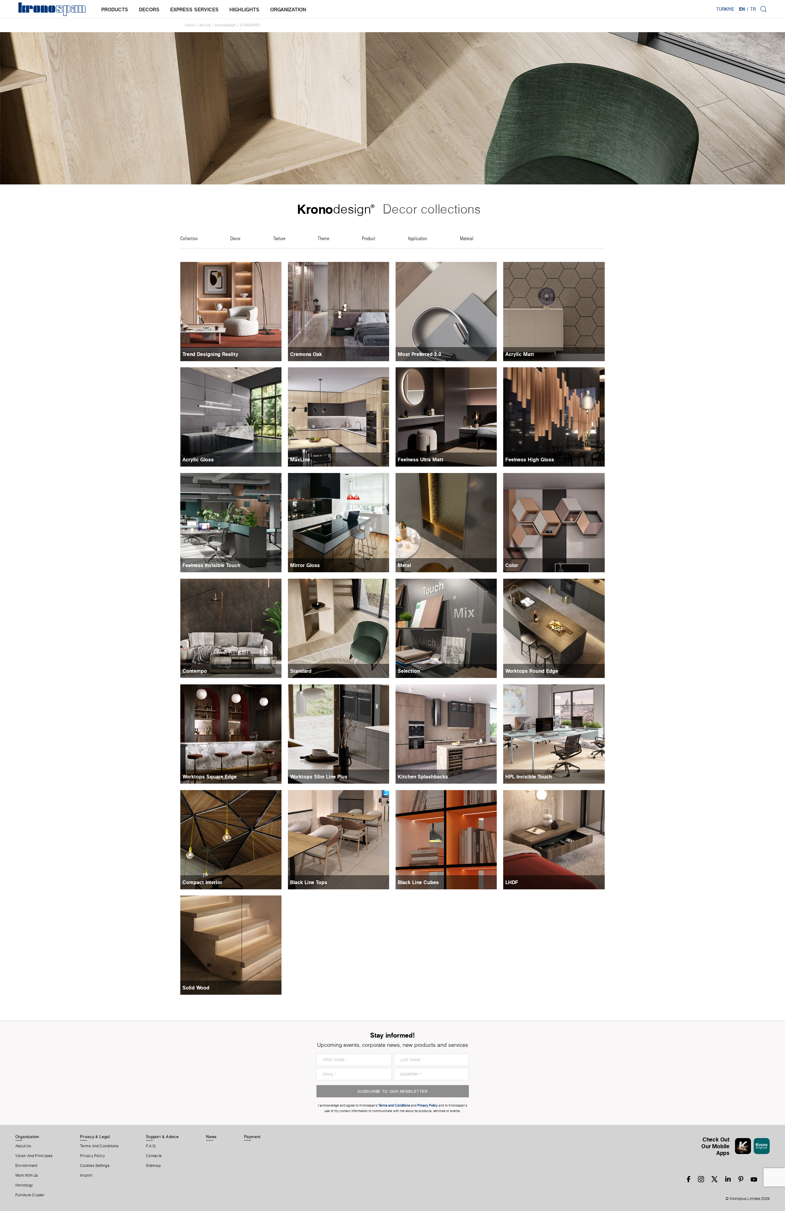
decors (149, 9)
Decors (205, 25)
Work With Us (26, 1175)
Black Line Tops (308, 882)
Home (190, 25)
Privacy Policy (92, 1155)
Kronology (24, 1185)
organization (288, 9)
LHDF (511, 882)
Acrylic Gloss (198, 459)
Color (511, 565)
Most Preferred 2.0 (419, 354)
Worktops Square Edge (209, 776)
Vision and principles (34, 1155)
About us (23, 1146)
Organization (27, 1136)
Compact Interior (202, 882)
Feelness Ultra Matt (420, 459)
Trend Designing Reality (210, 354)
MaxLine (300, 459)
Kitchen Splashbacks (423, 776)
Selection (409, 671)
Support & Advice (162, 1136)
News (211, 1136)
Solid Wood (195, 987)
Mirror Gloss (305, 565)
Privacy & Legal (95, 1136)
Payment (252, 1136)
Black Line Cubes (418, 882)
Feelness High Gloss (529, 459)
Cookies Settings (94, 1165)
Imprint (86, 1175)
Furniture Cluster (29, 1195)
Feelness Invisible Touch (211, 565)
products (114, 9)
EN (742, 9)
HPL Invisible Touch (528, 776)
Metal (404, 565)
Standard (250, 25)
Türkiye (725, 9)
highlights (244, 9)
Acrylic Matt (519, 354)
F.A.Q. (151, 1146)
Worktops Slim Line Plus (318, 776)
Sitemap (153, 1165)
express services (194, 9)
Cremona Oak (306, 354)
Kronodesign (225, 25)
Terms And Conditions (99, 1146)
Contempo (194, 671)
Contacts (154, 1155)
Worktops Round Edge (531, 671)
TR (753, 9)
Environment (26, 1165)
